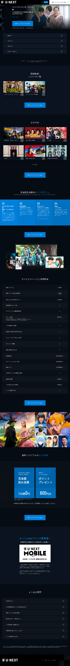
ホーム (43, 660)
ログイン (45, 2)
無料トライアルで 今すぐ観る (59, 2)
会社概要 (46, 660)
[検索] (42, 2)
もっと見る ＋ (35, 164)
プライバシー (49, 660)
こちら (32, 27)
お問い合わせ (54, 660)
